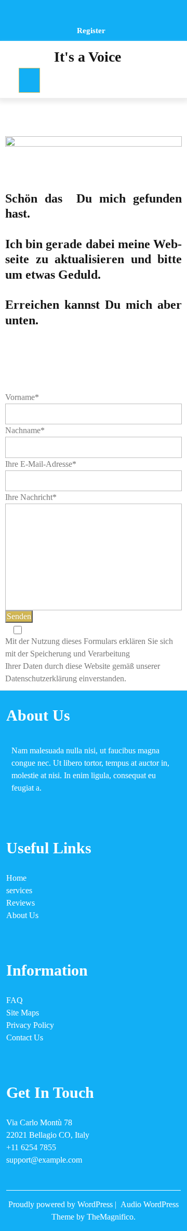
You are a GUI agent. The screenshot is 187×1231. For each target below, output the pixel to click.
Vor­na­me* (22, 397)
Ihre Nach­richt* (31, 497)
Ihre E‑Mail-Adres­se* (40, 464)
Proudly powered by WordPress (61, 1204)
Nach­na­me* (25, 430)
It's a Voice (87, 57)
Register (91, 30)
